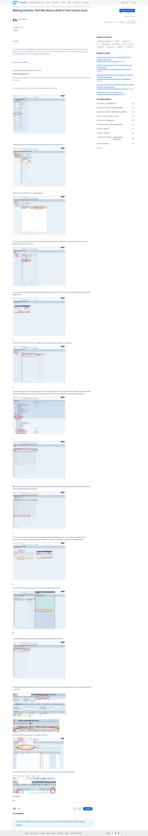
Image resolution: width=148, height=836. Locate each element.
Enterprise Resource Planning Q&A (108, 61)
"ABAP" (117, 41)
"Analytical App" (105, 44)
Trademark (60, 833)
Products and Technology (36, 2)
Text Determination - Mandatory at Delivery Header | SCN (27, 70)
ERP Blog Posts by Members (57, 6)
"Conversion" (100, 47)
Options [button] (120, 13)
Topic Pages (85, 2)
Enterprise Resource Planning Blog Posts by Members (114, 69)
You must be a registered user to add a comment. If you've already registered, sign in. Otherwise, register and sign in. (50, 821)
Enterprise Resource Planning (43, 6)
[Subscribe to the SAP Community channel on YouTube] (118, 833)
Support (67, 833)
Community (23, 2)
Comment (19, 825)
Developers (55, 2)
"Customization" (110, 47)
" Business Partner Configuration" (105, 41)
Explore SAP (124, 2)
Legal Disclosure (51, 833)
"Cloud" (131, 44)
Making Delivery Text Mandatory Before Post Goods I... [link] (78, 6)
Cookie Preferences (76, 833)
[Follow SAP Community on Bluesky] (115, 833)
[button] (128, 22)
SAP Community (16, 6)
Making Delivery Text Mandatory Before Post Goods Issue (50, 10)
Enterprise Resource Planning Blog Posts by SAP (113, 89)
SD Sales (15, 30)
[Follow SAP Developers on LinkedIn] (121, 833)
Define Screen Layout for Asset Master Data (110, 92)
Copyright (42, 833)
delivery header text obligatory (21, 62)
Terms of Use (34, 833)
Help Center (76, 2)
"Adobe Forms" (125, 41)
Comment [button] (88, 808)
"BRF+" (124, 44)
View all (99, 148)
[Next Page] (117, 48)
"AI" (98, 44)
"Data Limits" (129, 47)
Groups (48, 2)
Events (69, 2)
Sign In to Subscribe (127, 10)
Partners (63, 2)
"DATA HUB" (120, 47)
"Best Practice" (116, 44)
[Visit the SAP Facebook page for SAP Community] (112, 833)
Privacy (27, 833)
